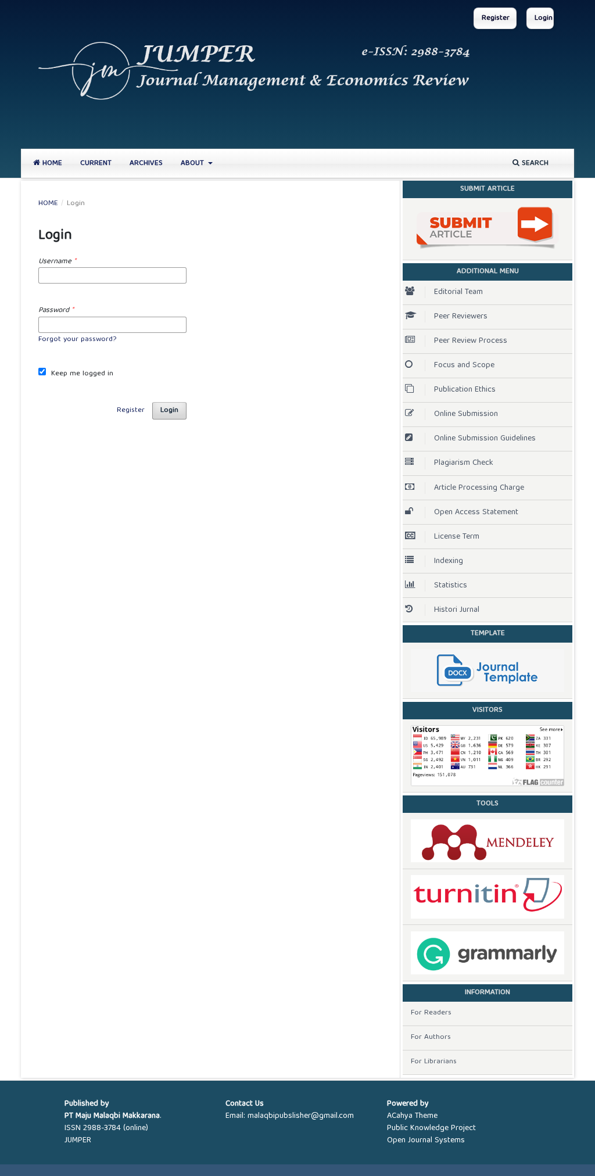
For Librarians (434, 1062)
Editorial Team (458, 292)
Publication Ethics (465, 390)
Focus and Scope (464, 365)
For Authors (431, 1037)
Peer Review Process (470, 341)
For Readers (431, 1013)
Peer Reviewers (461, 317)
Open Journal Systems (426, 1141)
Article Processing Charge (479, 488)
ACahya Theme (412, 1116)
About (193, 163)
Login (544, 18)
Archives (146, 163)
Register (496, 18)
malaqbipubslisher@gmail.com (301, 1116)
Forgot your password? (77, 339)
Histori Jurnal (456, 610)
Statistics (450, 586)
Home (51, 163)
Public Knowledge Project (431, 1128)
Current (96, 163)
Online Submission (466, 414)
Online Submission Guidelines (485, 439)
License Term (456, 537)
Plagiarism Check (463, 463)
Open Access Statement (476, 512)
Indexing (448, 561)
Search (534, 163)
